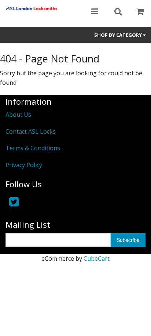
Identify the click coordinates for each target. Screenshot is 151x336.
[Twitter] (14, 201)
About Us (18, 115)
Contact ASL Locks (30, 131)
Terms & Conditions (32, 148)
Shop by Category (118, 35)
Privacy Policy (23, 165)
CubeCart (97, 258)
